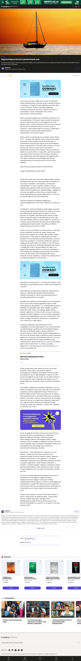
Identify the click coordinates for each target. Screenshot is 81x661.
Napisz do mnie (41, 528)
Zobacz (11, 588)
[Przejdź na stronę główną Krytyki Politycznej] (9, 637)
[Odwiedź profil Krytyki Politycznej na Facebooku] (9, 650)
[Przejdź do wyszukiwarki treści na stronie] (73, 6)
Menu (72, 659)
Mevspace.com (40, 654)
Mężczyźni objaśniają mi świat (32, 357)
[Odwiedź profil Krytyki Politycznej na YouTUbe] (19, 650)
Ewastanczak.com (53, 654)
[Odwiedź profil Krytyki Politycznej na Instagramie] (12, 650)
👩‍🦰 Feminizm (28, 538)
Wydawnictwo (24, 659)
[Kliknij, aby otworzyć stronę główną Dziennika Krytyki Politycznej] (40, 658)
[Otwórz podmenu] (79, 643)
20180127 (28, 542)
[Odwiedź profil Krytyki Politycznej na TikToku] (16, 650)
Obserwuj (56, 659)
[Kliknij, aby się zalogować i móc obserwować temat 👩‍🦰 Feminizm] (33, 538)
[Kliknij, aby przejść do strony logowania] (79, 6)
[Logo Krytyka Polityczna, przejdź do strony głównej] (9, 6)
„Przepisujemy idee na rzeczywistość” (12, 643)
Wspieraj (8, 659)
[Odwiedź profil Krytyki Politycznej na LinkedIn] (22, 650)
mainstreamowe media (27, 501)
